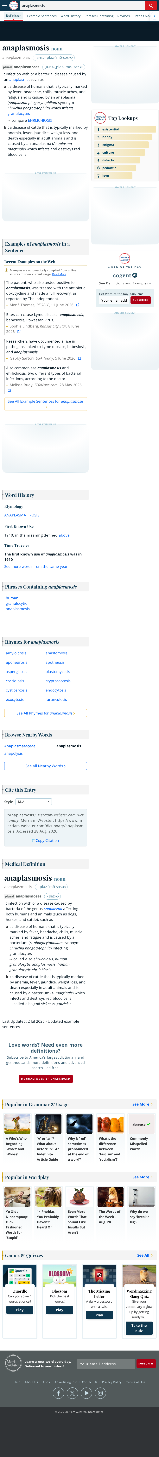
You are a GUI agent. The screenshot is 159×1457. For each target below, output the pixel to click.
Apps (47, 1382)
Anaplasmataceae (19, 745)
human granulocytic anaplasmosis (18, 603)
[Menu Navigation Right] (154, 16)
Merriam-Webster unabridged (45, 1078)
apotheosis (55, 662)
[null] (134, 275)
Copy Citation (47, 840)
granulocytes (19, 113)
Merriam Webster (13, 1363)
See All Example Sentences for (46, 401)
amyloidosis (16, 653)
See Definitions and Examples (123, 283)
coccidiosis (15, 680)
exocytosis (15, 699)
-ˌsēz (51, 896)
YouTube (86, 1393)
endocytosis (56, 690)
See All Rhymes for (44, 713)
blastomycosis (58, 671)
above (64, 535)
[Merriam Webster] (125, 258)
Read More (59, 274)
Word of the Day (125, 267)
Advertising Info (66, 1382)
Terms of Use (135, 1382)
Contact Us (90, 1382)
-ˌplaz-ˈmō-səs (50, 886)
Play (19, 1309)
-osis (34, 515)
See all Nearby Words (44, 765)
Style (8, 801)
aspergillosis (16, 671)
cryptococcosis (58, 680)
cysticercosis (16, 690)
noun (57, 48)
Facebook (58, 1393)
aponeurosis (16, 662)
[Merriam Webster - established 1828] (13, 5)
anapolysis (13, 753)
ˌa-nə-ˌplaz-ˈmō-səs (52, 57)
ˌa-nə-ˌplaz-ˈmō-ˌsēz (62, 66)
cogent (122, 275)
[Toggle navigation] (4, 6)
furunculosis (56, 699)
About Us (32, 1382)
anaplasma (19, 79)
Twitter (72, 1393)
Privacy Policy (112, 1382)
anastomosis (56, 653)
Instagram (100, 1393)
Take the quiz (139, 1328)
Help (17, 1382)
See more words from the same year (36, 566)
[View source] (78, 304)
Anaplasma (53, 908)
